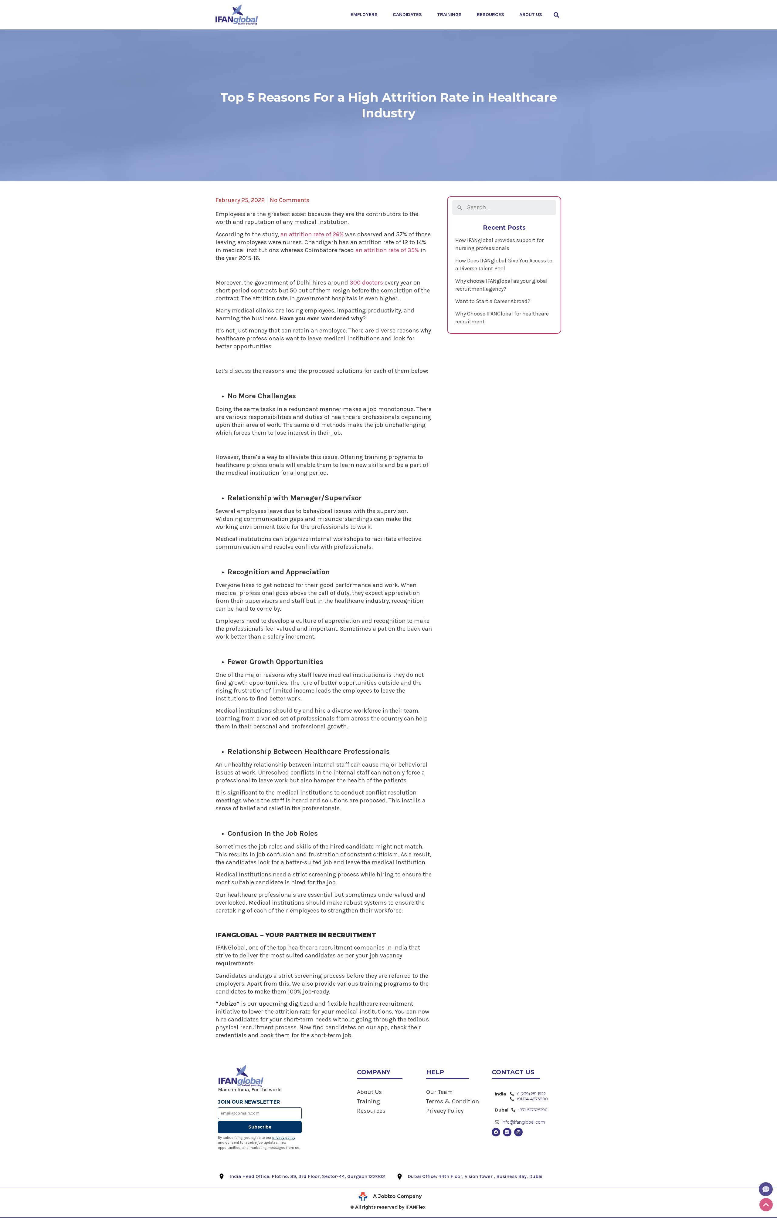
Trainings (449, 14)
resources (490, 14)
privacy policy (283, 1137)
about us (530, 14)
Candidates (407, 14)
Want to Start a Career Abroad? (492, 301)
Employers (364, 14)
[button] (556, 15)
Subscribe (260, 1127)
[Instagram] (518, 1132)
